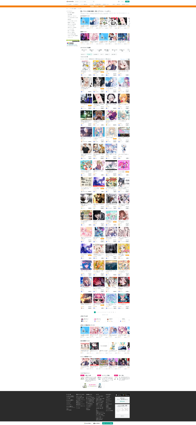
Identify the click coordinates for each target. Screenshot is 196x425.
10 (113, 312)
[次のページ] (115, 312)
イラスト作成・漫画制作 (72, 8)
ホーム (67, 8)
